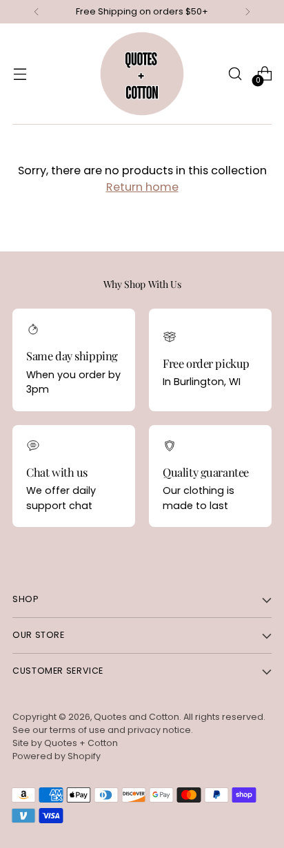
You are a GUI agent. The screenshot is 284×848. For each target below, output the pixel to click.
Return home (142, 187)
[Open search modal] (235, 74)
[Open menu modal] (20, 74)
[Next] (247, 11)
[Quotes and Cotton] (142, 73)
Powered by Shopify (56, 756)
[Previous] (36, 11)
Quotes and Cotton (136, 717)
